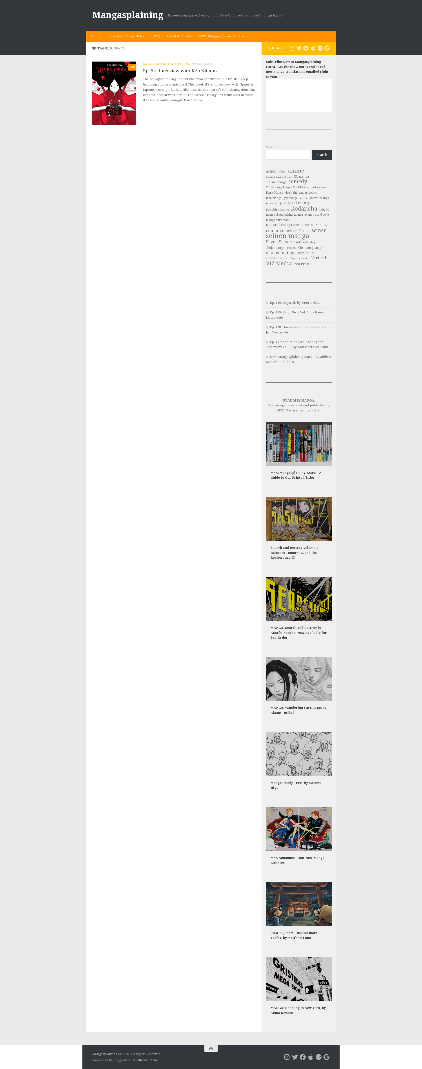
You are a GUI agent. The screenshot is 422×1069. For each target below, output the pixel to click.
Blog (147, 63)
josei (283, 203)
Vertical (318, 258)
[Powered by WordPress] (110, 1060)
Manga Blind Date (317, 214)
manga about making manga (284, 214)
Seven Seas (277, 242)
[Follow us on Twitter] (299, 48)
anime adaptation (279, 176)
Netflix (323, 225)
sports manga (276, 258)
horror (303, 198)
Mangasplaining (127, 15)
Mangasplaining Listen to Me (287, 225)
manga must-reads (277, 220)
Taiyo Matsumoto (299, 258)
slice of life (306, 253)
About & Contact (179, 36)
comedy (298, 181)
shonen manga (281, 252)
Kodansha (304, 208)
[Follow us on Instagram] (292, 48)
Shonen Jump (310, 247)
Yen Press (301, 264)
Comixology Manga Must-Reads (287, 187)
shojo (313, 242)
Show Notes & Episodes (171, 63)
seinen (319, 230)
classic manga (276, 182)
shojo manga (275, 247)
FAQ (157, 36)
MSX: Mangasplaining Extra (221, 36)
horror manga (319, 198)
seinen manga (287, 235)
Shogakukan (299, 242)
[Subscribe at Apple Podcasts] (313, 48)
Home (97, 36)
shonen (291, 247)
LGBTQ (324, 209)
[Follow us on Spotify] (320, 48)
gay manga (290, 198)
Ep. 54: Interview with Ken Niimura (181, 70)
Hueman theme (148, 1060)
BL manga (301, 176)
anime (296, 171)
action (271, 171)
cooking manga (318, 187)
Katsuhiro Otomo (277, 209)
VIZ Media (279, 263)
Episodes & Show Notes (126, 36)
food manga (273, 198)
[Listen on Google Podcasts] (327, 48)
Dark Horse (274, 192)
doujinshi (291, 192)
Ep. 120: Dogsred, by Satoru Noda (295, 302)
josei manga (299, 203)
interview (272, 203)
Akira (282, 171)
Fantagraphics (308, 192)
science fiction (298, 231)
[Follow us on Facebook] (306, 48)
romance (275, 230)
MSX (314, 225)
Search (271, 147)
